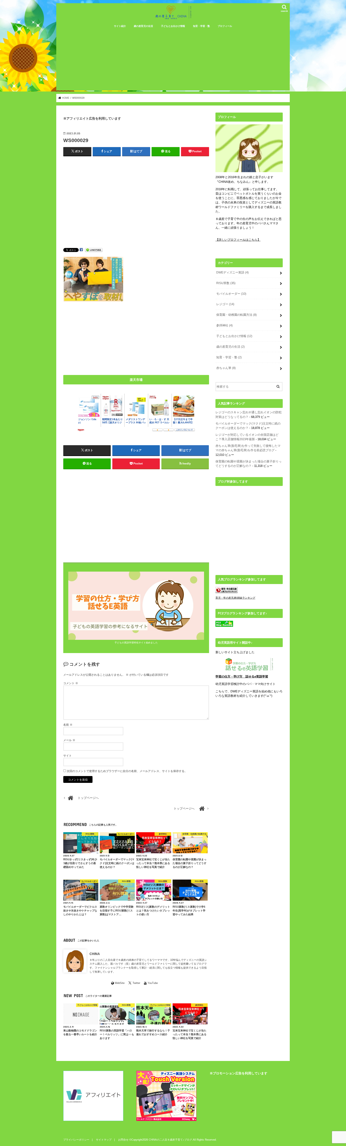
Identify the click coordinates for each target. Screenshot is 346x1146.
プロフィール (225, 26)
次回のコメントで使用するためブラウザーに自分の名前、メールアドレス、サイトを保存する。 (127, 771)
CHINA (95, 954)
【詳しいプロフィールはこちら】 (238, 239)
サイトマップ (104, 1139)
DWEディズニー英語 (232, 272)
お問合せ (123, 1139)
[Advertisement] (173, 60)
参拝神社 (224, 325)
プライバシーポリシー (76, 1139)
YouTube (153, 983)
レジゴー (225, 304)
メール (69, 740)
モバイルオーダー (231, 293)
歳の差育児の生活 (143, 26)
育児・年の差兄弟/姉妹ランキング (235, 597)
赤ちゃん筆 (226, 368)
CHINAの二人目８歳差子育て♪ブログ (170, 1139)
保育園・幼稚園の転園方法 (236, 314)
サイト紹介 (120, 26)
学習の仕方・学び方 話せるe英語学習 (241, 676)
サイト (67, 755)
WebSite (120, 983)
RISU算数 (225, 283)
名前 (67, 724)
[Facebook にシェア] (81, 250)
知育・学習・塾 (201, 26)
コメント (70, 683)
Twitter (136, 983)
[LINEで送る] (94, 250)
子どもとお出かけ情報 (173, 26)
